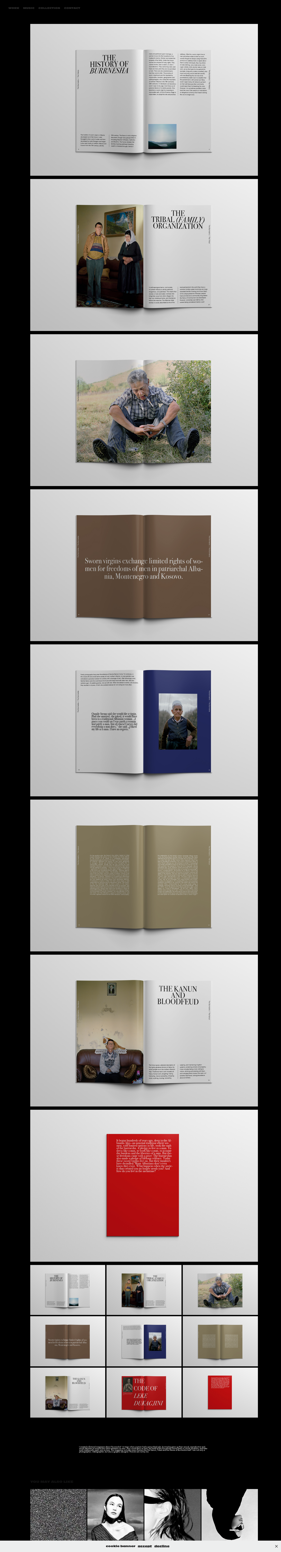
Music (28, 8)
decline (161, 1546)
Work (13, 8)
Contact (72, 8)
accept (145, 1546)
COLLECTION (49, 8)
